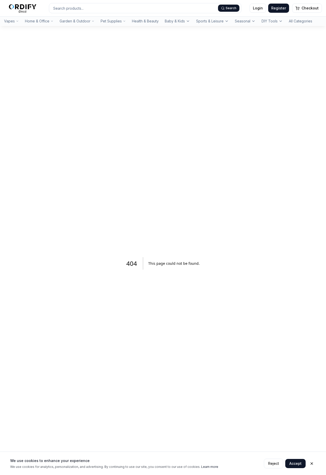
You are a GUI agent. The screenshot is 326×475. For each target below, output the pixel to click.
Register (278, 8)
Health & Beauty (145, 21)
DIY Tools (270, 21)
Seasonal (242, 21)
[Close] (312, 463)
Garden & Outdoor (75, 21)
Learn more (209, 467)
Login (258, 8)
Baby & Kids (175, 21)
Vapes (9, 21)
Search (231, 8)
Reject (273, 463)
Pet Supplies (111, 21)
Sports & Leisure (210, 21)
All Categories (300, 21)
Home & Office (37, 21)
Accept (295, 463)
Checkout (310, 8)
